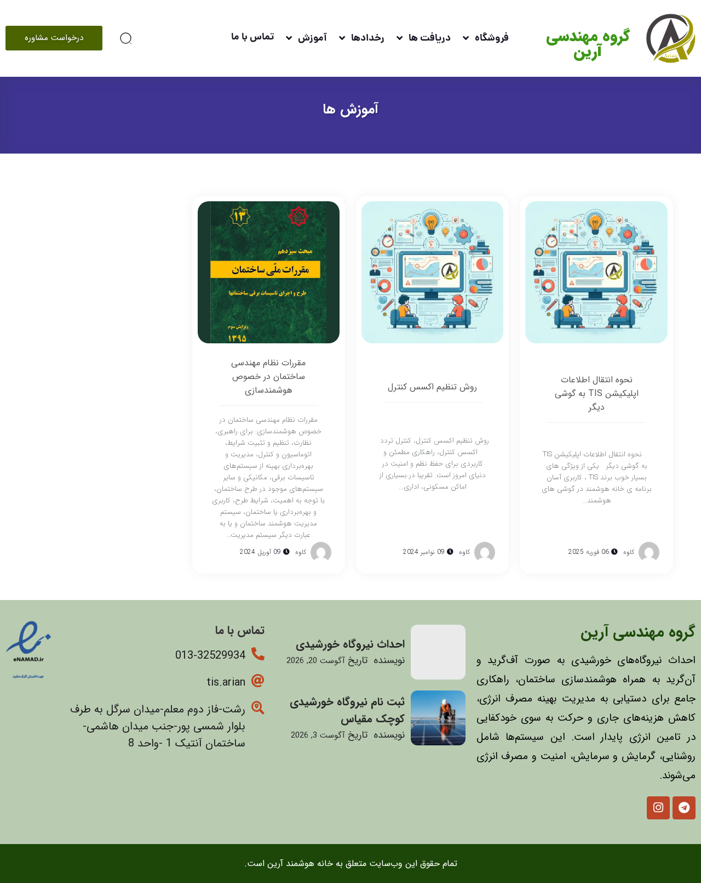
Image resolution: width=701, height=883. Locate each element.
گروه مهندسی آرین (588, 44)
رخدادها (367, 39)
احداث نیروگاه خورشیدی (350, 644)
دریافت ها (430, 39)
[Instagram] (658, 807)
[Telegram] (684, 807)
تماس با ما (252, 38)
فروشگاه (492, 39)
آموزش (312, 39)
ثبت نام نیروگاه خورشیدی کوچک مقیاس (347, 710)
